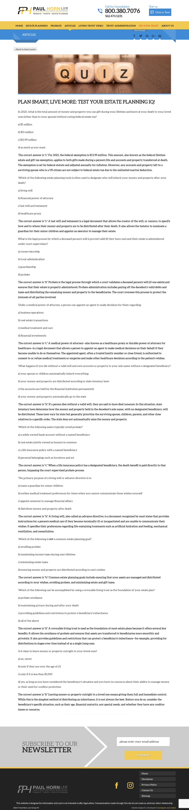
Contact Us (147, 790)
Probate (56, 25)
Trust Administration (121, 25)
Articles (70, 25)
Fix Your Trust (148, 25)
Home (19, 25)
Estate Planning (37, 25)
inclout (173, 808)
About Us (167, 25)
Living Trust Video (91, 25)
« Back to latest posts (25, 49)
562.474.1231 (113, 15)
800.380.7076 (122, 10)
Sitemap (146, 795)
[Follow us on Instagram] (130, 785)
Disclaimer (147, 779)
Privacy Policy (149, 784)
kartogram (162, 808)
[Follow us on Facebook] (116, 785)
